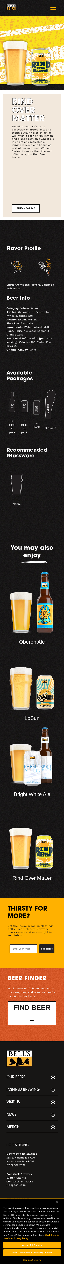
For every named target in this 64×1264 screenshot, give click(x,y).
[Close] (57, 1202)
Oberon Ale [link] (32, 642)
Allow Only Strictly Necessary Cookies (32, 1252)
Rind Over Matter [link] (32, 878)
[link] (11, 8)
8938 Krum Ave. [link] (16, 1177)
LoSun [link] (32, 718)
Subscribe (47, 948)
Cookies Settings (32, 1259)
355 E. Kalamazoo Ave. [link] (21, 1157)
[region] (32, 1231)
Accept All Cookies (32, 1245)
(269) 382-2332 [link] (16, 1165)
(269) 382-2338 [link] (16, 1185)
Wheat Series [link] (29, 308)
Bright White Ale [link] (32, 794)
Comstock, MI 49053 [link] (19, 1181)
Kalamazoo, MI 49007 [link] (20, 1161)
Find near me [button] (26, 208)
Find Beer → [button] (32, 1013)
